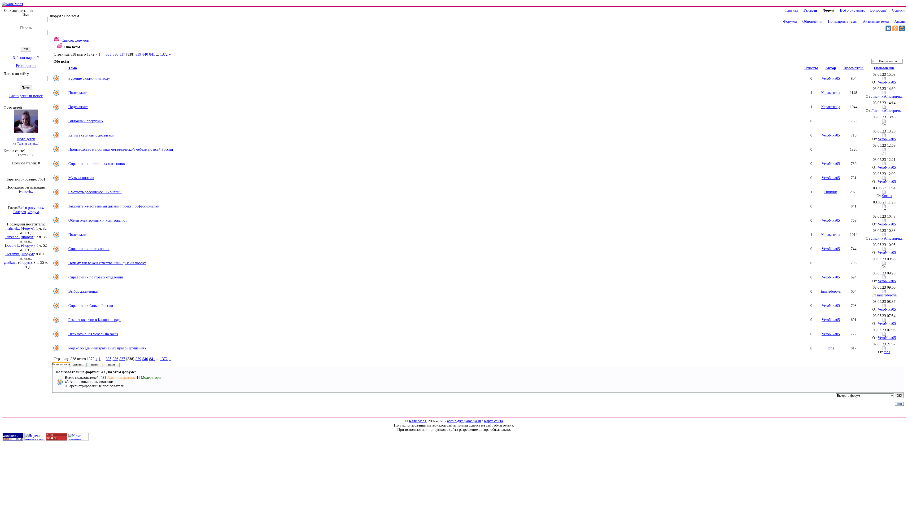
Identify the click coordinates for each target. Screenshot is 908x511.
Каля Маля (417, 421)
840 (145, 54)
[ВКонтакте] (888, 28)
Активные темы (876, 21)
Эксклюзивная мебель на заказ (93, 334)
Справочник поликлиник (88, 249)
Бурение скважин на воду (89, 78)
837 (122, 54)
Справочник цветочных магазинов (96, 164)
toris (831, 348)
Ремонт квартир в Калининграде (94, 320)
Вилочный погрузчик (85, 121)
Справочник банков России (90, 306)
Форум (33, 212)
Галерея (19, 212)
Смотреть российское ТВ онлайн (95, 192)
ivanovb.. (26, 191)
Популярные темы (842, 21)
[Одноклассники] (895, 28)
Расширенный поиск (26, 96)
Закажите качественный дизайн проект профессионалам (113, 206)
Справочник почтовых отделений (95, 277)
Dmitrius (830, 192)
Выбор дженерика (83, 291)
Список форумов (75, 40)
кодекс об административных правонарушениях (107, 348)
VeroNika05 (831, 78)
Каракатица (830, 93)
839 (138, 54)
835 (108, 54)
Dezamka (12, 254)
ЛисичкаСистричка (887, 96)
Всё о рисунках (30, 208)
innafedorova (831, 291)
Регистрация (26, 66)
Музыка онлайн (81, 178)
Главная (791, 10)
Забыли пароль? (26, 58)
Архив (899, 21)
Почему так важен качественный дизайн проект (107, 263)
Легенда (78, 364)
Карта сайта (493, 421)
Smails (887, 196)
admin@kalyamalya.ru (464, 421)
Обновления (812, 21)
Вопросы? (878, 10)
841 (152, 54)
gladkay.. (10, 262)
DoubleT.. (12, 245)
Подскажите (78, 93)
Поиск (94, 364)
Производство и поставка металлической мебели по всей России (120, 149)
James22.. (12, 237)
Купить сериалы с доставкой (91, 135)
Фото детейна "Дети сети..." (26, 141)
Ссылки (898, 10)
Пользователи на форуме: (66, 364)
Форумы (790, 21)
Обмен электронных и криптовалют (97, 220)
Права (111, 364)
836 (115, 54)
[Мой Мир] (902, 28)
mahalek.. (12, 228)
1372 (164, 54)
